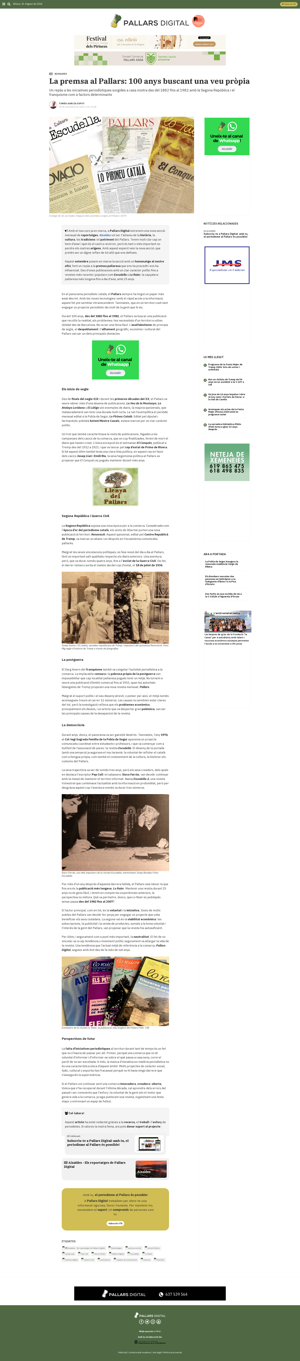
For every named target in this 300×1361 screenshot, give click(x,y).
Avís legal (157, 1352)
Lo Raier (148, 1254)
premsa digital (71, 1260)
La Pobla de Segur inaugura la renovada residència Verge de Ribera (221, 564)
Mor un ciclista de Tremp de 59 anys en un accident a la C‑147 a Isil (226, 382)
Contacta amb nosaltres (140, 1352)
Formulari (74, 1136)
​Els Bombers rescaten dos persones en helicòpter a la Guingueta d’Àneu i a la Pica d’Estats (220, 580)
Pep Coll (84, 1254)
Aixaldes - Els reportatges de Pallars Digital (86, 1248)
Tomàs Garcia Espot (72, 103)
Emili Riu (160, 1260)
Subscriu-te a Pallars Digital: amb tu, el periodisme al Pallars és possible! (98, 1143)
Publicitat (122, 1352)
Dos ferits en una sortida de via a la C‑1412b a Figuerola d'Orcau (223, 595)
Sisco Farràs (99, 1254)
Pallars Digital (118, 1254)
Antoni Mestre (154, 1248)
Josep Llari (69, 1254)
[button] (289, 4)
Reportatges (116, 1248)
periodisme (105, 1260)
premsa (147, 1260)
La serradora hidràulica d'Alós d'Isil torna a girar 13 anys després (224, 427)
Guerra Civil (89, 1260)
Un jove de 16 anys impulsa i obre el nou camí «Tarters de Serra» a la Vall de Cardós (226, 397)
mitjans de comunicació (127, 1260)
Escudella (134, 1254)
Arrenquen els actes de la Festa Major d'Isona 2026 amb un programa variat (226, 412)
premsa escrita (134, 1248)
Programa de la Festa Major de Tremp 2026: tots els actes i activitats (225, 367)
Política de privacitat (172, 1352)
